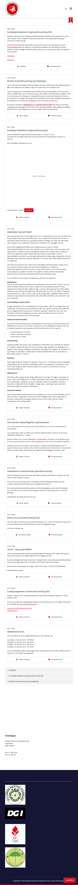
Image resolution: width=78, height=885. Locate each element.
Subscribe (70, 880)
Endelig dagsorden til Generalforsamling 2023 (28, 591)
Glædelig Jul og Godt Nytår (19, 232)
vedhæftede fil (40, 441)
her (56, 101)
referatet (16, 92)
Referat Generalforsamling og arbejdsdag (26, 81)
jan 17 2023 (11, 628)
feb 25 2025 (11, 29)
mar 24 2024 (11, 78)
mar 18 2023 (11, 588)
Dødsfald (13, 670)
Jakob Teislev (23, 116)
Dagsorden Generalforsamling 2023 (19, 608)
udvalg (36, 94)
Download (29, 210)
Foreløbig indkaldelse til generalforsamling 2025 (29, 32)
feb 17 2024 (11, 127)
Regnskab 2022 (12, 611)
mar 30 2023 (11, 468)
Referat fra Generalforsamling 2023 (23, 518)
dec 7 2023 (10, 229)
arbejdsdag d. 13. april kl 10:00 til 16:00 (38, 105)
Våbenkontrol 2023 (15, 631)
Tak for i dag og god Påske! (19, 549)
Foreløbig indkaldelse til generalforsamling (27, 130)
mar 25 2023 (11, 546)
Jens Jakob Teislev (24, 535)
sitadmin (23, 66)
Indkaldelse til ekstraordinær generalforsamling (29, 471)
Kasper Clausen (24, 217)
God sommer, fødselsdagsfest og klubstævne (28, 422)
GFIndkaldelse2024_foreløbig (15, 210)
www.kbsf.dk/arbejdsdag (28, 604)
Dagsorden (11, 56)
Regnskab (10, 60)
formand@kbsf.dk (14, 47)
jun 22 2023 (11, 419)
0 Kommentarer (55, 66)
